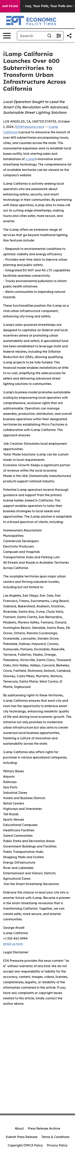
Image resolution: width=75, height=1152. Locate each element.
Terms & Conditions (55, 1137)
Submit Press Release (22, 1137)
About (19, 1128)
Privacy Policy (57, 1145)
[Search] (49, 35)
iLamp (30, 159)
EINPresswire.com (29, 127)
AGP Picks (10, 6)
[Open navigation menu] (7, 36)
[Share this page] (69, 36)
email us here (13, 944)
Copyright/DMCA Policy (25, 1145)
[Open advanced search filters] (58, 35)
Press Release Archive (44, 1128)
